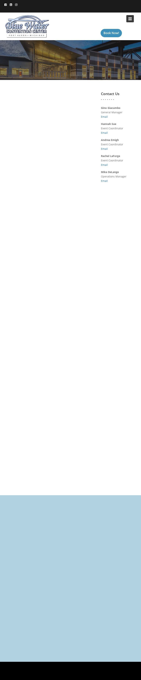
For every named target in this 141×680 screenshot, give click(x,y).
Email (104, 116)
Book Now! (111, 33)
